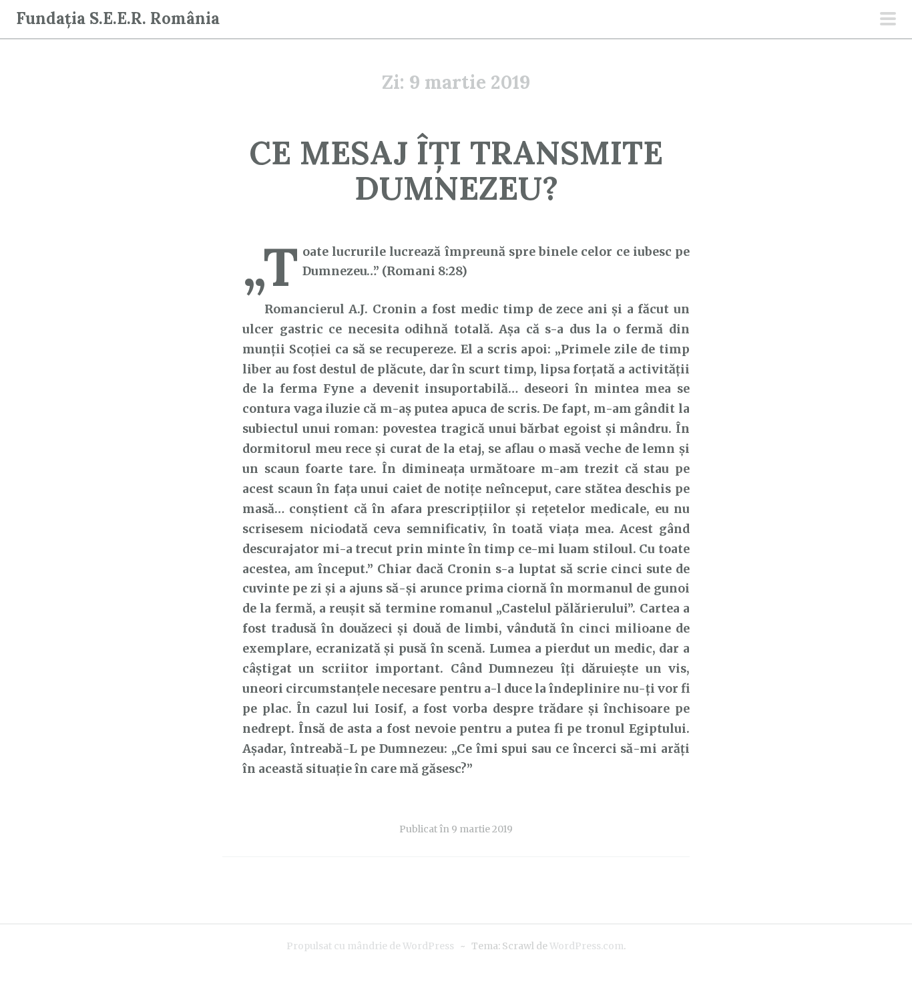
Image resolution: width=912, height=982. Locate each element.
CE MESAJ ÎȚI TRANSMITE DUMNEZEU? (456, 170)
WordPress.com (586, 946)
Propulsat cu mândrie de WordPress (370, 946)
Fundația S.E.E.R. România (118, 18)
